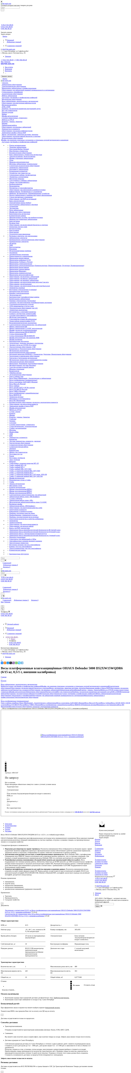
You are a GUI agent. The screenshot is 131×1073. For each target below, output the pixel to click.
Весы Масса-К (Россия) (93, 703)
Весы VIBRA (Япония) (33, 705)
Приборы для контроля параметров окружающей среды (91, 692)
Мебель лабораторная (102, 694)
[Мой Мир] (8, 663)
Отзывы (8, 827)
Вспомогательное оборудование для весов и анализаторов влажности (34, 706)
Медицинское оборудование (49, 694)
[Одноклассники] (5, 663)
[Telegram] (22, 663)
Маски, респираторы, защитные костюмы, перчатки (67, 688)
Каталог (98, 839)
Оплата (7, 829)
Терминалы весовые (89, 705)
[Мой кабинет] (2, 585)
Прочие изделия (51, 692)
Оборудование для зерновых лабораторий (45, 690)
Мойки (3, 686)
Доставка (8, 831)
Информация (99, 856)
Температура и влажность (21, 690)
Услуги (97, 841)
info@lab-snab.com (8, 49)
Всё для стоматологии (64, 692)
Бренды (97, 843)
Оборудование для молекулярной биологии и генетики (30, 688)
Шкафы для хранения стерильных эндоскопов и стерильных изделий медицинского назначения (74, 686)
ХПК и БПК (115, 692)
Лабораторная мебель (67, 690)
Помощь (98, 867)
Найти (97, 906)
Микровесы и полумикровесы (107, 705)
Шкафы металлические (17, 692)
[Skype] (19, 663)
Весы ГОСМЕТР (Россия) (16, 705)
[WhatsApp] (16, 663)
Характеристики (10, 825)
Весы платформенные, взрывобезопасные (56, 705)
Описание (8, 824)
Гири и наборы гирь (8, 703)
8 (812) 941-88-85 (7, 25)
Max (2, 62)
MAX (97, 895)
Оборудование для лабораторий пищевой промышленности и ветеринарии (57, 695)
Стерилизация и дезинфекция (21, 695)
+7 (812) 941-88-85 (7, 60)
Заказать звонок (7, 76)
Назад (13, 639)
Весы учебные (106, 703)
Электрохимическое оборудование (26, 697)
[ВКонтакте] (2, 663)
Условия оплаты (100, 860)
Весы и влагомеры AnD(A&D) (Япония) (71, 703)
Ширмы (77, 690)
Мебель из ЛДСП (107, 690)
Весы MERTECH (76, 705)
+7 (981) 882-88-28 (20, 60)
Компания (98, 845)
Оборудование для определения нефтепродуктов (23, 694)
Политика (98, 865)
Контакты (98, 854)
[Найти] (2, 10)
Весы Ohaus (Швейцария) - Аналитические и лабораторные (36, 703)
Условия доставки (101, 861)
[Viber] (13, 663)
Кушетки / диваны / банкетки (90, 690)
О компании (99, 849)
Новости (98, 850)
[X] (10, 663)
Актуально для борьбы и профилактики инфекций (23, 686)
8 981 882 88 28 (6, 28)
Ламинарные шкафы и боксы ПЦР (97, 688)
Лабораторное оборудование (36, 692)
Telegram (8, 56)
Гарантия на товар (101, 863)
